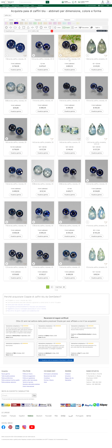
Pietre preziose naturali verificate (18, 304)
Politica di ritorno (27, 374)
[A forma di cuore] (37, 27)
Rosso (59, 23)
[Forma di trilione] (28, 27)
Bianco (73, 23)
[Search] (47, 2)
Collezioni (68, 374)
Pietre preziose (16, 5)
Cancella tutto (101, 31)
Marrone (21, 23)
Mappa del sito (69, 378)
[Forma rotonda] (6, 27)
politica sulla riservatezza (30, 380)
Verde (35, 23)
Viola (69, 23)
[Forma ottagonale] (15, 27)
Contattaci (47, 378)
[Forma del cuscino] (41, 27)
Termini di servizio (28, 382)
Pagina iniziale (5, 5)
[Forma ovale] (11, 27)
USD (108, 5)
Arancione (45, 23)
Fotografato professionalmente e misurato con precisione (26, 306)
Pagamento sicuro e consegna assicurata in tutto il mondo (26, 308)
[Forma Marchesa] (32, 27)
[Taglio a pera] (19, 27)
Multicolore (40, 23)
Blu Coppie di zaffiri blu (16, 23)
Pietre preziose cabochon (9, 382)
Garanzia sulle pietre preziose (31, 384)
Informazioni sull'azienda (51, 374)
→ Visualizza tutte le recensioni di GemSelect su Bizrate (56, 360)
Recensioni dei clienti (50, 376)
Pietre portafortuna (7, 378)
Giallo (78, 23)
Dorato (26, 23)
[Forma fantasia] (50, 27)
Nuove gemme (6, 374)
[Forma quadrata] (24, 27)
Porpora (55, 23)
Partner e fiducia (48, 380)
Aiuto (33, 5)
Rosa (50, 23)
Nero (11, 23)
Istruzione (40, 5)
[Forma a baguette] (45, 27)
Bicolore (6, 23)
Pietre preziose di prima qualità (10, 380)
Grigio (30, 23)
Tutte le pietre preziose (8, 376)
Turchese (64, 23)
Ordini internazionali (28, 386)
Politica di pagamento (29, 376)
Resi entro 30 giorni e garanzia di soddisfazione (23, 311)
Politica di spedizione (29, 378)
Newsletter (68, 380)
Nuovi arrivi (26, 5)
